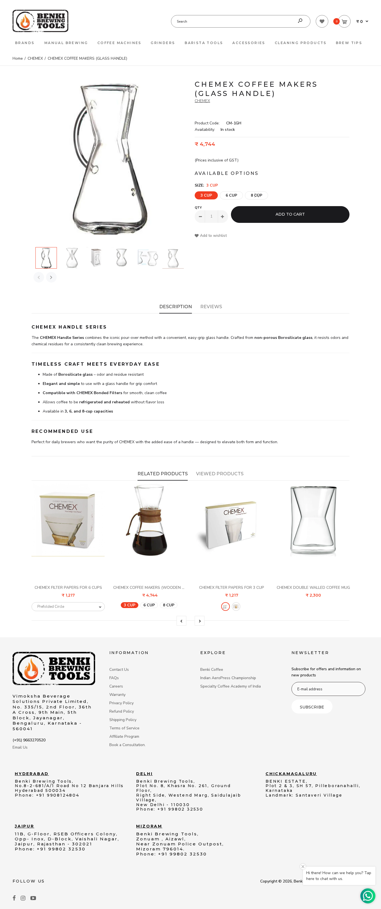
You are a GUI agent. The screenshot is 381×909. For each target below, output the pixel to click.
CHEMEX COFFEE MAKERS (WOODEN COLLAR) (155, 587)
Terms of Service (124, 728)
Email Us (20, 747)
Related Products (163, 473)
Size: (206, 185)
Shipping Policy (122, 719)
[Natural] (236, 606)
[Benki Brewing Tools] (40, 30)
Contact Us (119, 669)
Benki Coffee (211, 669)
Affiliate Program (124, 736)
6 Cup (231, 195)
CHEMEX (202, 100)
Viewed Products (219, 473)
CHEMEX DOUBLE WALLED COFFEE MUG (313, 587)
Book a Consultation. (127, 745)
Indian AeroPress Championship (228, 678)
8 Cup (256, 195)
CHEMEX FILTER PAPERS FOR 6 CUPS (68, 587)
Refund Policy (121, 711)
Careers (116, 686)
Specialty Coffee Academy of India (230, 686)
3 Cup (206, 195)
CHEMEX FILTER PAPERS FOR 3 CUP (231, 587)
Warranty (117, 694)
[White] (225, 606)
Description (175, 306)
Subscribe (312, 707)
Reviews (211, 306)
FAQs (114, 678)
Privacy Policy (121, 703)
